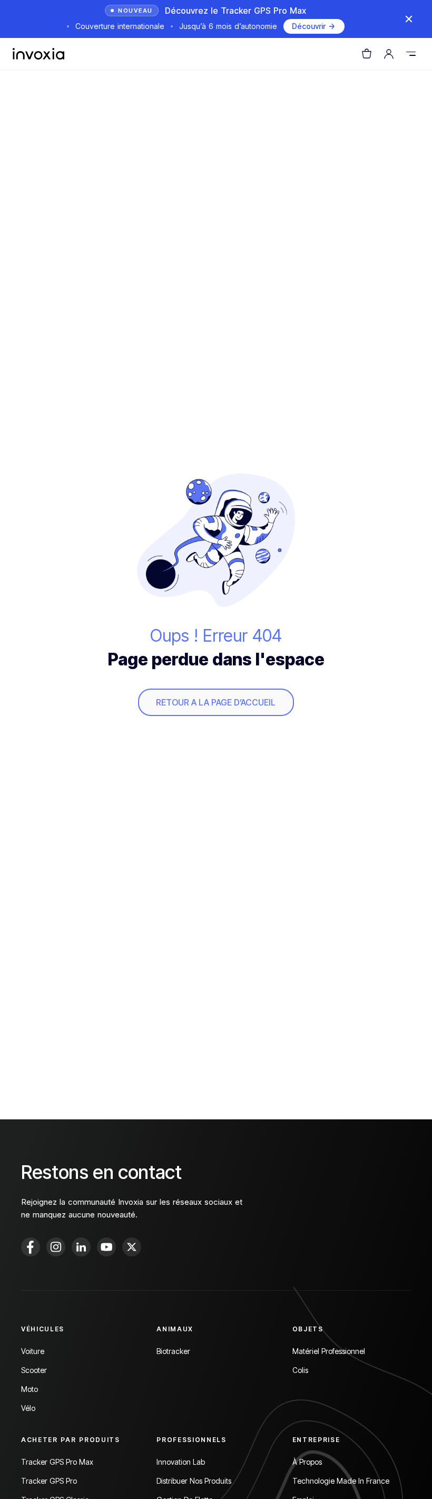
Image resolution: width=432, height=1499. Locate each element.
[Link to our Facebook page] (30, 1246)
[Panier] (366, 53)
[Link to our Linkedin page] (81, 1246)
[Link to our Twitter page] (131, 1246)
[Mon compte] (388, 53)
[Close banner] (408, 19)
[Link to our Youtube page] (106, 1246)
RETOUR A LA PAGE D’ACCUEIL (216, 702)
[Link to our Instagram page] (55, 1246)
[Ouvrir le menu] (410, 53)
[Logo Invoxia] (38, 54)
